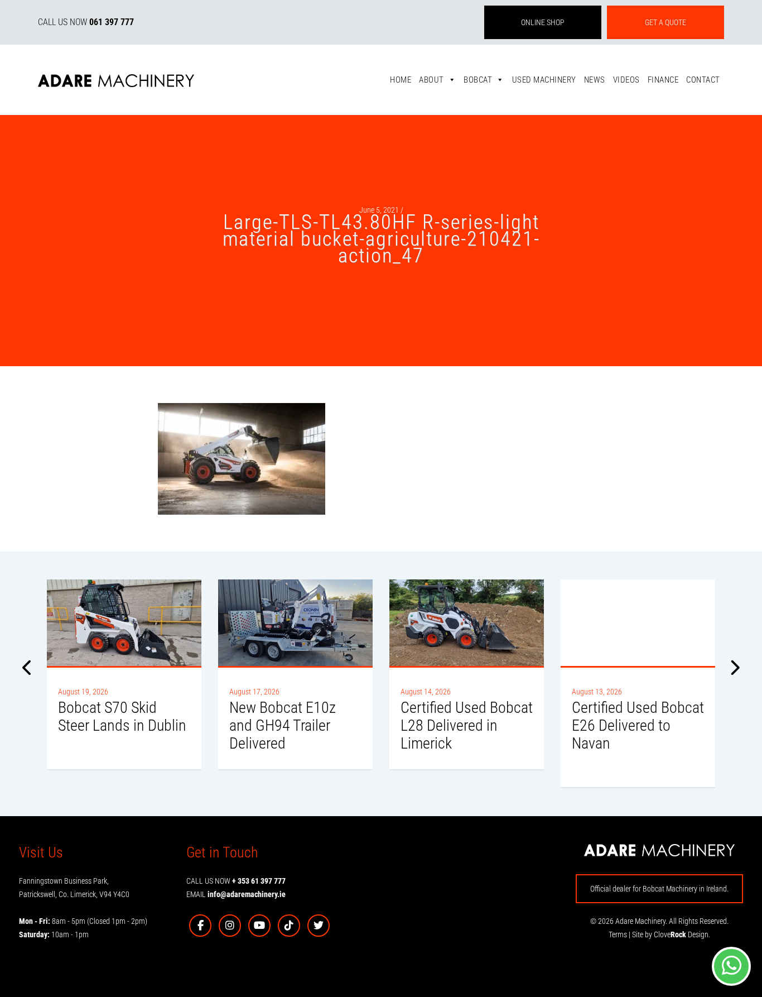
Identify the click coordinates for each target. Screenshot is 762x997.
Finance (663, 80)
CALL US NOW (86, 22)
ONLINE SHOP (543, 22)
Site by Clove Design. (671, 934)
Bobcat (478, 80)
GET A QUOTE (665, 22)
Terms (618, 934)
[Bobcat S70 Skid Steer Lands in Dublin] (124, 622)
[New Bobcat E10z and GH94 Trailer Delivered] (295, 622)
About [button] (431, 80)
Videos (626, 80)
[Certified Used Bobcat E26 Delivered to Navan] (638, 622)
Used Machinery (544, 80)
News (594, 80)
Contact (703, 80)
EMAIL (236, 894)
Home (400, 80)
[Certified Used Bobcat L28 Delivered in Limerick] (466, 622)
